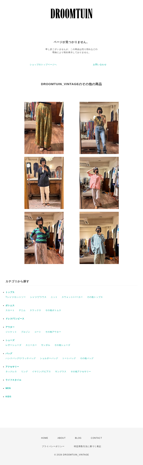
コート (37, 332)
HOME (44, 438)
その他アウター (53, 332)
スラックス (35, 310)
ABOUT (62, 438)
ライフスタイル (13, 380)
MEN (8, 388)
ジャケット (11, 332)
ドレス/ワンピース (15, 318)
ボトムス (10, 305)
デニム (22, 310)
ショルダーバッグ (49, 358)
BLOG (78, 438)
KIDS (8, 396)
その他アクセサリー (81, 371)
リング (24, 371)
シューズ (10, 340)
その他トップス (95, 297)
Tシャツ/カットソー (16, 297)
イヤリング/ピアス (41, 371)
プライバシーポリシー (53, 446)
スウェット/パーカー (72, 297)
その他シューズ (62, 345)
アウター (10, 327)
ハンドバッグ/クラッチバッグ (21, 358)
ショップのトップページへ (43, 64)
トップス (10, 292)
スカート (10, 310)
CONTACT (96, 438)
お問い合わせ (100, 64)
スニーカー (31, 345)
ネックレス (11, 371)
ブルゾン (25, 332)
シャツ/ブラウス (38, 297)
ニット (54, 297)
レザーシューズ (13, 345)
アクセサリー (12, 366)
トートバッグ (69, 358)
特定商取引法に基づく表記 (87, 446)
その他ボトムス (53, 310)
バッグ (9, 353)
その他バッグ (87, 358)
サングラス (60, 371)
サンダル (45, 345)
